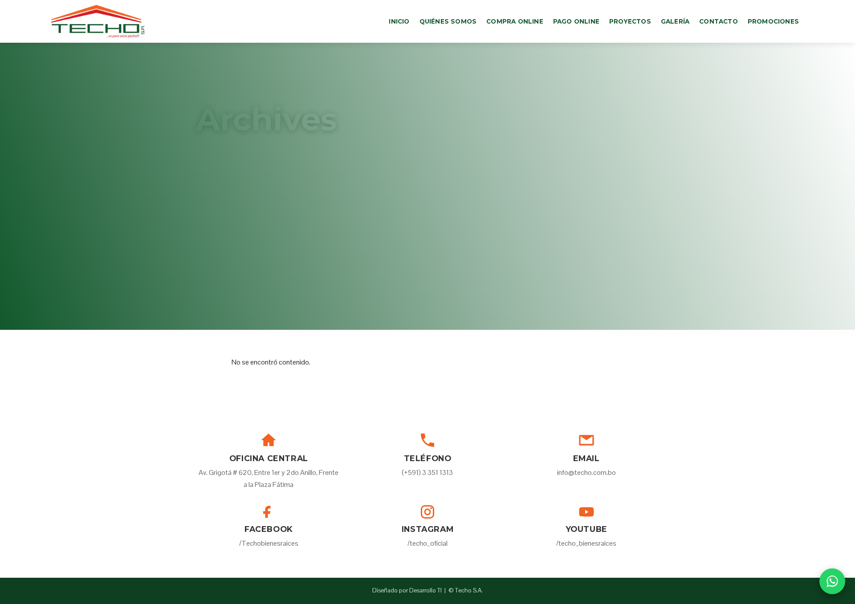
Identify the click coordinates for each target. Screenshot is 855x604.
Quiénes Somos (448, 21)
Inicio (399, 21)
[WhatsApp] (832, 581)
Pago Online (576, 21)
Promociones (773, 21)
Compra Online (514, 21)
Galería (675, 21)
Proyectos (630, 21)
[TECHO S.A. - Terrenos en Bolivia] (97, 21)
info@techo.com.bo (586, 472)
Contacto (718, 21)
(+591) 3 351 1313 (427, 472)
